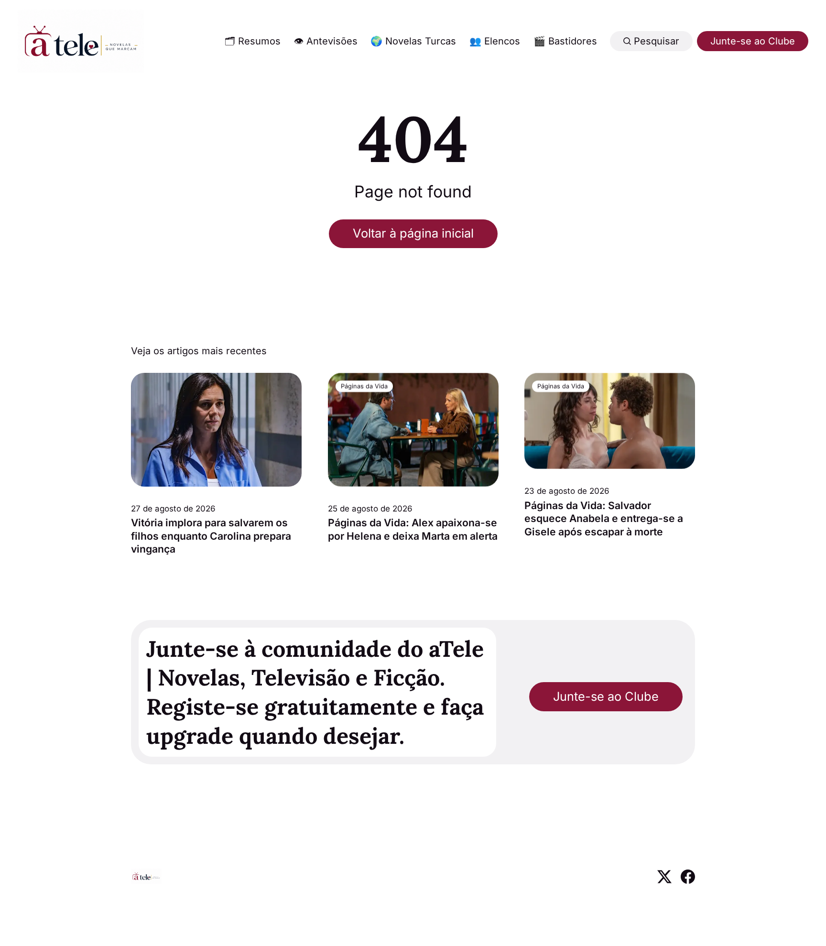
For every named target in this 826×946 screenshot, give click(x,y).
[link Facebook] (688, 880)
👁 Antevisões (326, 41)
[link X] (664, 880)
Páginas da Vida (363, 386)
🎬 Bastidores (565, 41)
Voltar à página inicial (413, 233)
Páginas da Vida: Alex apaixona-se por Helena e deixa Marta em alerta (413, 529)
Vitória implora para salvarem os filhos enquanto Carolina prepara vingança (211, 535)
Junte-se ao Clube (752, 41)
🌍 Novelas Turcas (413, 41)
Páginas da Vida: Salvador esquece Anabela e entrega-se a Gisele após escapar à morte (603, 518)
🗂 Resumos (253, 41)
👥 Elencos (494, 41)
